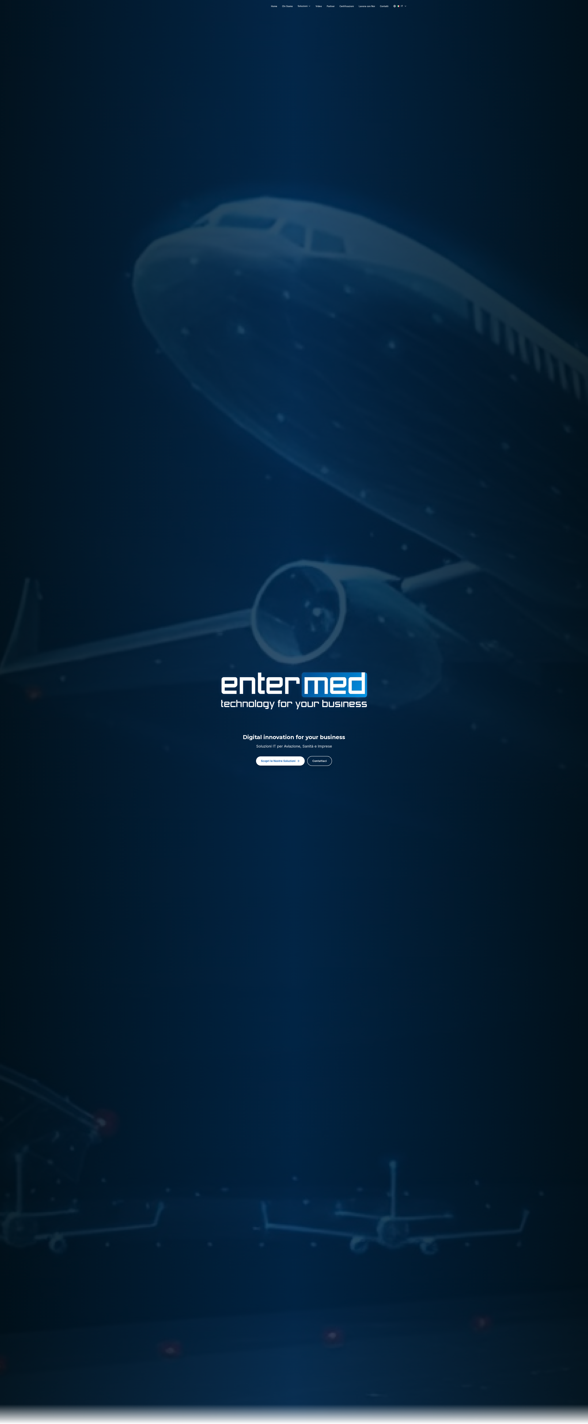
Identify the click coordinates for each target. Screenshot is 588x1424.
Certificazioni (346, 6)
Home (274, 6)
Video (319, 6)
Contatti (384, 6)
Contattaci (319, 761)
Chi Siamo (287, 6)
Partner (331, 6)
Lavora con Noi (367, 6)
